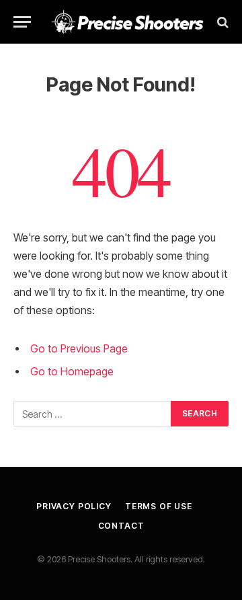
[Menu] (22, 22)
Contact (121, 526)
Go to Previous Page (79, 348)
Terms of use (158, 506)
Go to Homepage (72, 371)
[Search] (221, 22)
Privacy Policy (74, 506)
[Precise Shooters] (127, 22)
